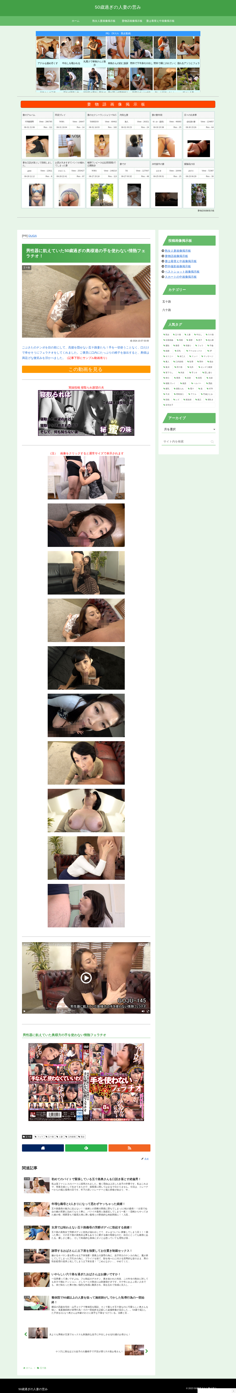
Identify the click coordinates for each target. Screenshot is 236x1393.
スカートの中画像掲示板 (181, 276)
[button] (212, 442)
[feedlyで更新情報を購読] (86, 1148)
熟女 (83, 1137)
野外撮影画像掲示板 (178, 266)
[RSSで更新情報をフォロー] (129, 1148)
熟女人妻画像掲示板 (178, 250)
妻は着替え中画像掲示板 (181, 261)
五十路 (28, 1137)
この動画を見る (86, 369)
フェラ (40, 1137)
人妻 (61, 1137)
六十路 (166, 310)
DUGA (32, 235)
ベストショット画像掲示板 (182, 271)
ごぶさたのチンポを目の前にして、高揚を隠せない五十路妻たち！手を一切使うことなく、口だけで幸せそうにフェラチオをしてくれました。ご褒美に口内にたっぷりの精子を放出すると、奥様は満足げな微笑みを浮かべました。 (85, 353)
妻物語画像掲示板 (176, 256)
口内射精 (72, 1137)
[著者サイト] (43, 1148)
